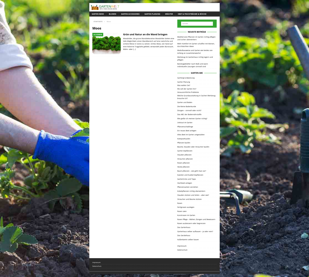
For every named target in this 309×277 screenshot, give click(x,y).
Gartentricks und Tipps (186, 179)
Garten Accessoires (130, 14)
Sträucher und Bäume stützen (189, 199)
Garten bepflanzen (184, 151)
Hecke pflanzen (183, 167)
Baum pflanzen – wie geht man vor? (191, 171)
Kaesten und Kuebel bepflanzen (190, 175)
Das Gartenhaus (183, 227)
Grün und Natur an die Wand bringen (145, 34)
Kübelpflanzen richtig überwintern (191, 191)
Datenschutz (182, 250)
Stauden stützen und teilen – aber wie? (193, 195)
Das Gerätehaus (183, 235)
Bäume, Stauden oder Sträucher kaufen (193, 147)
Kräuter (169, 14)
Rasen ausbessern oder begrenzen (191, 223)
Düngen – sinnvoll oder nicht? (189, 110)
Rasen (179, 203)
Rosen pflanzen (183, 163)
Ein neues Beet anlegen (186, 130)
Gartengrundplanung (186, 78)
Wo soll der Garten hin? (186, 89)
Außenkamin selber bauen (188, 239)
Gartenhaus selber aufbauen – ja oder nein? (195, 231)
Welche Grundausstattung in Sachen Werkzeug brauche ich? (196, 96)
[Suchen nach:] (197, 24)
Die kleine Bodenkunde (186, 106)
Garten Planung (152, 14)
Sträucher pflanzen (185, 159)
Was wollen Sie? (183, 85)
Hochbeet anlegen (184, 183)
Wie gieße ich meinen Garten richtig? (192, 118)
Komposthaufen (183, 139)
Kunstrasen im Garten (186, 215)
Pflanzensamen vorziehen (187, 187)
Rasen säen (182, 211)
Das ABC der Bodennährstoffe (189, 114)
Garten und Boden (184, 102)
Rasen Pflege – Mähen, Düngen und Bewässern (196, 219)
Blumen (112, 14)
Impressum (181, 246)
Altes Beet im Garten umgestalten (191, 134)
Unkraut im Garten (184, 122)
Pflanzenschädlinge (185, 126)
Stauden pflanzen (184, 155)
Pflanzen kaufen (183, 143)
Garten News (98, 14)
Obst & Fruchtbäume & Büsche (192, 14)
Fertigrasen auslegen (185, 207)
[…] (134, 49)
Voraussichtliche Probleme (188, 92)
